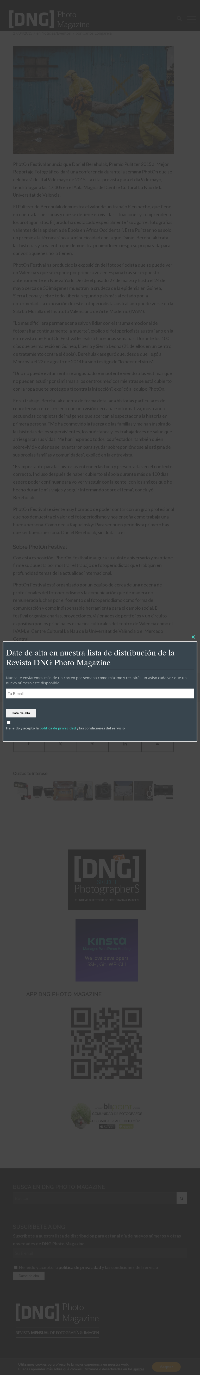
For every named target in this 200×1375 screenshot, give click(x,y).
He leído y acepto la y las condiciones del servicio (65, 728)
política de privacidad (58, 728)
